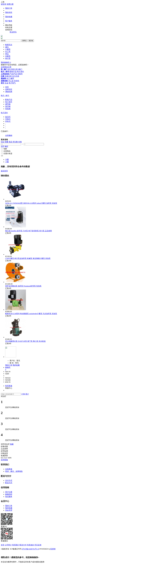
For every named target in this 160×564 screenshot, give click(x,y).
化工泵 (7, 51)
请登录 (3, 4)
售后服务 (8, 496)
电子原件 (20, 71)
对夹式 (7, 121)
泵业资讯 (13, 32)
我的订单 (8, 8)
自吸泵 (7, 56)
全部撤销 (8, 135)
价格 (20, 142)
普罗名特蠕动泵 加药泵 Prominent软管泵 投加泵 (23, 286)
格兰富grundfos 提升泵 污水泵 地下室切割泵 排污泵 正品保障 (28, 231)
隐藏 (11, 444)
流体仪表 (8, 76)
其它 (2, 83)
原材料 (3, 78)
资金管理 (8, 510)
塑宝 (7, 54)
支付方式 (8, 480)
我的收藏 (8, 17)
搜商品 (24, 40)
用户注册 (8, 492)
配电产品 (13, 71)
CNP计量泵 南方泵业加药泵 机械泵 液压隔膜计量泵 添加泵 (28, 258)
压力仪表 (15, 76)
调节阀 (7, 104)
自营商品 (6, 151)
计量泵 (7, 49)
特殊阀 (7, 109)
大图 (7, 159)
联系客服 (8, 386)
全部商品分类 (6, 67)
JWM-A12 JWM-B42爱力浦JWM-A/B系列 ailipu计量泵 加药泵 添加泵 (31, 203)
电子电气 (12, 83)
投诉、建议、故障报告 (14, 471)
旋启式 (7, 117)
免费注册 (10, 4)
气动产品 (13, 74)
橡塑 (12, 78)
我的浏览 (8, 12)
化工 (8, 78)
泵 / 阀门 (4, 69)
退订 (27, 394)
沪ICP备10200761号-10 (30, 549)
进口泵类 (11, 69)
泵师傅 (53, 549)
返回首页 (4, 171)
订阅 (23, 394)
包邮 (5, 149)
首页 (7, 87)
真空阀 (7, 106)
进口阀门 (18, 69)
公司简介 (8, 545)
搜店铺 (31, 40)
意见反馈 (37, 545)
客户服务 (8, 21)
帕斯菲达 (8, 45)
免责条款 (30, 545)
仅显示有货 (7, 153)
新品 (10, 142)
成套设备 (4, 81)
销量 (6, 142)
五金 (6, 83)
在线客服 (8, 469)
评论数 (15, 142)
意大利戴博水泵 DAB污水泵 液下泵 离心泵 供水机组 (25, 341)
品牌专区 (8, 89)
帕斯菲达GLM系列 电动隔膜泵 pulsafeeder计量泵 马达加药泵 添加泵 (31, 314)
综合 (2, 142)
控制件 (20, 74)
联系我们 (15, 545)
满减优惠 (8, 91)
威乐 (7, 47)
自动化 (16, 81)
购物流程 (8, 494)
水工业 (10, 81)
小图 (7, 162)
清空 (2, 146)
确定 (6, 146)
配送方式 (8, 483)
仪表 (2, 76)
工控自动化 (5, 74)
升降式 (7, 119)
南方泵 (7, 58)
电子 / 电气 (5, 71)
